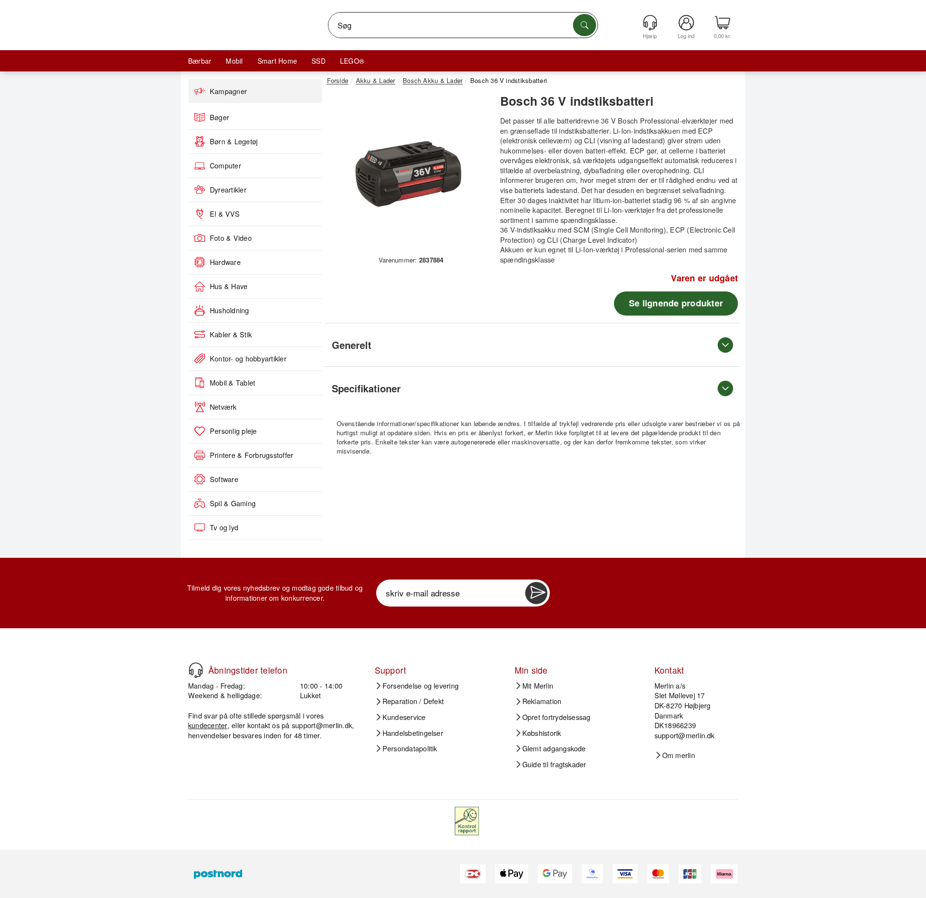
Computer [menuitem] (225, 165)
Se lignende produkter (676, 303)
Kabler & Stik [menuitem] (231, 334)
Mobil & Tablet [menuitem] (232, 382)
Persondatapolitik (409, 748)
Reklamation (542, 701)
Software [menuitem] (224, 479)
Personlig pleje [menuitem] (233, 431)
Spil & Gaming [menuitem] (233, 503)
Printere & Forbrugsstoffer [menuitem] (251, 455)
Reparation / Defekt (413, 701)
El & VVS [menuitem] (225, 214)
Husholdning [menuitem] (229, 310)
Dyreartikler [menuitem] (228, 189)
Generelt (351, 345)
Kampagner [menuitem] (228, 91)
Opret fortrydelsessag (556, 717)
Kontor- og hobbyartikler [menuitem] (248, 358)
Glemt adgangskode (554, 748)
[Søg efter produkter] (584, 25)
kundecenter (208, 725)
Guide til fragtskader (554, 764)
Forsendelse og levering (420, 686)
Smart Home (277, 61)
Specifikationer (366, 388)
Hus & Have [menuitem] (228, 286)
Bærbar (199, 61)
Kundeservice (404, 717)
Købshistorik (541, 733)
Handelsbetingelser (412, 733)
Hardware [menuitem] (225, 262)
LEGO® (352, 61)
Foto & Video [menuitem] (231, 238)
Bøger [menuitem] (219, 117)
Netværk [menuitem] (223, 407)
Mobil (234, 61)
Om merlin (678, 755)
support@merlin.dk (322, 725)
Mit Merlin (537, 686)
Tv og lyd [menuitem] (224, 527)
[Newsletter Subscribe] (536, 593)
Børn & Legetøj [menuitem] (234, 141)
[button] (407, 173)
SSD (319, 61)
